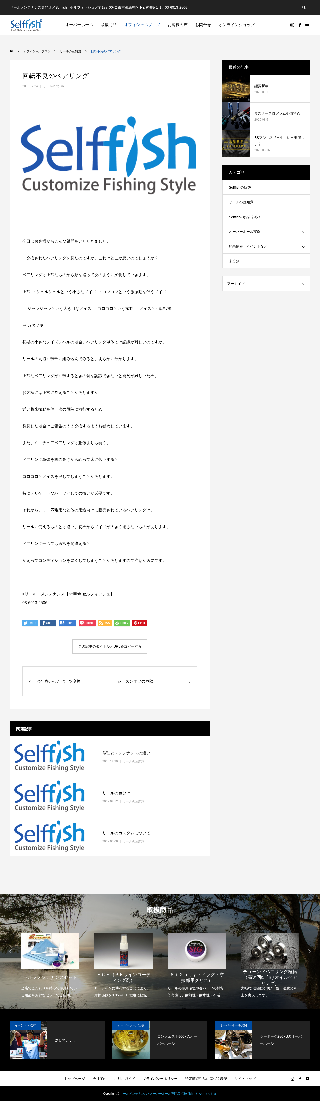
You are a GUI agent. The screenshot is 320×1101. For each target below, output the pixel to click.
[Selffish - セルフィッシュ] (26, 25)
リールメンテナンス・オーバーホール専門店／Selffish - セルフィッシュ (168, 1093)
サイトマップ (245, 1079)
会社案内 (100, 1079)
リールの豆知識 (53, 86)
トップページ (74, 1079)
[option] (50, 962)
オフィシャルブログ (142, 25)
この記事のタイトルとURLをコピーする (110, 646)
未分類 (234, 261)
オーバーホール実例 (244, 232)
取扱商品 (109, 25)
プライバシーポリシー (160, 1079)
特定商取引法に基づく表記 (206, 1079)
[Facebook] (300, 25)
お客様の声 (178, 25)
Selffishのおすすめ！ (245, 217)
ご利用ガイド (124, 1079)
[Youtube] (307, 25)
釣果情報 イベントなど (248, 246)
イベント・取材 (25, 1025)
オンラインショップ (237, 25)
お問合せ (203, 25)
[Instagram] (292, 25)
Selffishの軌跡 (240, 187)
